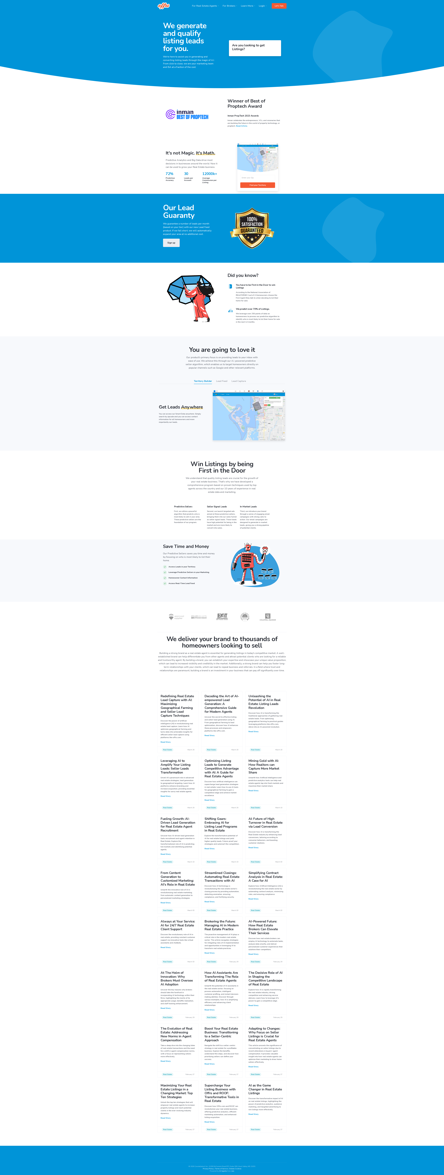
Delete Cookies (235, 1169)
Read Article (241, 126)
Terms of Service (221, 1169)
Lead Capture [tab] (238, 381)
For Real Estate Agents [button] (204, 5)
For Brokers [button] (229, 5)
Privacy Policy (208, 1169)
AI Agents (223, 1171)
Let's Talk (279, 6)
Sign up (171, 242)
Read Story (166, 742)
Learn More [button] (247, 5)
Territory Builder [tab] (203, 381)
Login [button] (262, 5)
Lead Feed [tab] (221, 381)
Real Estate (167, 750)
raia (232, 1171)
